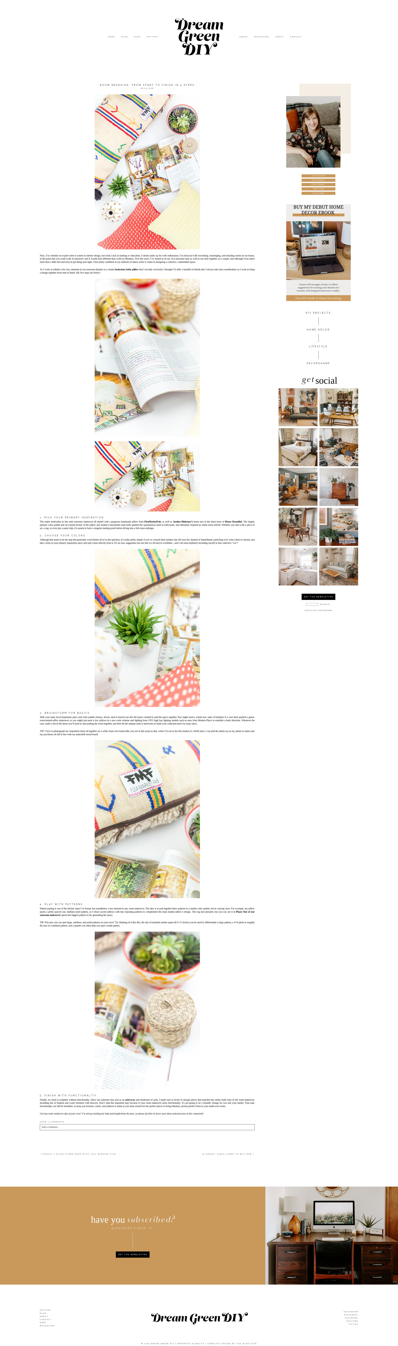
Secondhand (318, 363)
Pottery (152, 37)
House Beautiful (233, 521)
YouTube (352, 1321)
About (279, 37)
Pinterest (351, 1315)
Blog (124, 37)
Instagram (351, 1311)
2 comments (52, 1122)
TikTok (353, 1324)
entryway (130, 1099)
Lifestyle (318, 346)
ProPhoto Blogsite (190, 1343)
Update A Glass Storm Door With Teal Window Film (79, 1154)
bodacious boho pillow (126, 269)
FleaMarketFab (152, 521)
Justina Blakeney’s (183, 521)
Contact (296, 37)
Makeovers (261, 37)
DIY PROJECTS (318, 313)
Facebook (351, 1318)
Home (111, 37)
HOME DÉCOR (318, 329)
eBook (244, 37)
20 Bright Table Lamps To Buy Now (227, 1154)
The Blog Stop (246, 1343)
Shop (137, 37)
